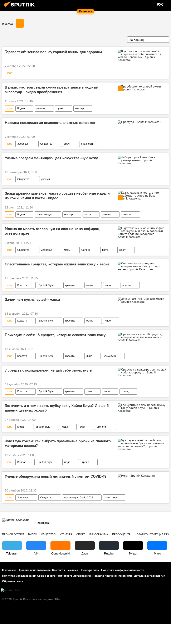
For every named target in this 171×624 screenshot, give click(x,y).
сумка (60, 108)
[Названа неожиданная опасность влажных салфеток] (142, 122)
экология (102, 426)
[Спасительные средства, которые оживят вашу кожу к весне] (142, 266)
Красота (22, 285)
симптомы (111, 497)
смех (82, 426)
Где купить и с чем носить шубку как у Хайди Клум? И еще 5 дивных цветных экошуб (57, 408)
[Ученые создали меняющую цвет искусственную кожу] (142, 160)
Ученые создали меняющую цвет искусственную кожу (51, 158)
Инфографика (98, 534)
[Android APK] (10, 590)
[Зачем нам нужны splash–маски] (142, 300)
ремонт (40, 108)
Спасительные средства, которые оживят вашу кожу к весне (57, 264)
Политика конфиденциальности (122, 570)
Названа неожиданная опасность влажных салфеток (50, 122)
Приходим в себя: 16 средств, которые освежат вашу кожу (55, 335)
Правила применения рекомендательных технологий (128, 576)
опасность (87, 143)
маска (89, 320)
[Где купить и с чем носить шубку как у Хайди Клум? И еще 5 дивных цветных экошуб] (142, 407)
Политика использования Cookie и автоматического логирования (46, 576)
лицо (108, 285)
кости (87, 214)
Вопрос (21, 462)
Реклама (72, 570)
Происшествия (13, 534)
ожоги (122, 249)
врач (66, 143)
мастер (79, 108)
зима (89, 391)
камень (107, 214)
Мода (20, 426)
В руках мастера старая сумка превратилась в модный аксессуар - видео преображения (51, 89)
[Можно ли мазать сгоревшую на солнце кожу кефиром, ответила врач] (142, 232)
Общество (46, 143)
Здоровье (23, 143)
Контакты (58, 570)
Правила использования (34, 570)
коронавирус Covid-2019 (78, 497)
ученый (45, 179)
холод (124, 391)
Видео (21, 108)
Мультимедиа (44, 214)
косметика (110, 356)
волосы (126, 285)
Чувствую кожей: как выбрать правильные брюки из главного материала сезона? (58, 443)
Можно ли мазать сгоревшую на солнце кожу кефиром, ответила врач (53, 231)
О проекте (9, 570)
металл (127, 214)
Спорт (80, 534)
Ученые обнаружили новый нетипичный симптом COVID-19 (56, 476)
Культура (66, 534)
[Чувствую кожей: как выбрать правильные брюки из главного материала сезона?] (142, 444)
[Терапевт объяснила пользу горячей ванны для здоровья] (142, 55)
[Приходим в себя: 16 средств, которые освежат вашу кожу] (142, 337)
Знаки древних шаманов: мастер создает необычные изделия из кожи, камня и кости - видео (58, 195)
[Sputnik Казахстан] (20, 8)
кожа (7, 23)
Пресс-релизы (89, 570)
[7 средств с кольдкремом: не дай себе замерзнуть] (142, 372)
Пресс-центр (121, 534)
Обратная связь (12, 581)
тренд (85, 462)
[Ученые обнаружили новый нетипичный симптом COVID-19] (142, 476)
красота (70, 285)
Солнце (86, 249)
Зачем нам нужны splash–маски (32, 299)
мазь (67, 249)
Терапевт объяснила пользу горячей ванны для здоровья (54, 52)
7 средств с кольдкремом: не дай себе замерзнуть (48, 370)
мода (65, 426)
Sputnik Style (46, 285)
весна (89, 285)
